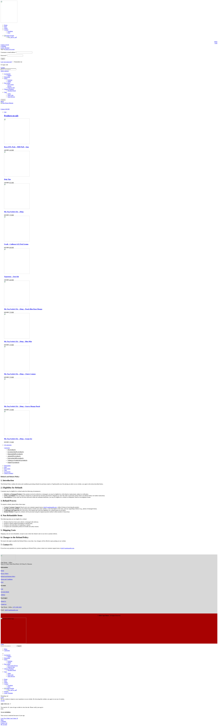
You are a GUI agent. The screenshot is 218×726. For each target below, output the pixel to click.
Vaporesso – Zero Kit (11, 276)
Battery (9, 75)
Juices (5, 78)
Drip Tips (7, 179)
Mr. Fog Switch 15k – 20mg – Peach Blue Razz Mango (23, 309)
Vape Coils (10, 95)
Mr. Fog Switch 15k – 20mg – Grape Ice (18, 439)
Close (2, 644)
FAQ (8, 33)
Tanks (9, 93)
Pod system (7, 83)
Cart (2, 589)
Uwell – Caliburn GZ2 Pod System (16, 244)
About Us (3, 601)
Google (3, 67)
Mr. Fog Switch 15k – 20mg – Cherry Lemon (20, 374)
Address (3, 594)
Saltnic (9, 81)
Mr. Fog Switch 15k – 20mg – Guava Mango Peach (22, 406)
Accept (3, 700)
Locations (10, 31)
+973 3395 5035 (17, 607)
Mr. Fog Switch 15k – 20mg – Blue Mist (18, 341)
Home (2, 570)
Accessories (7, 74)
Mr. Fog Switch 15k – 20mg (14, 212)
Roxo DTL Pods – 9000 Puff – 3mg (16, 147)
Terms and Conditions (7, 579)
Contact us (3, 604)
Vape (5, 92)
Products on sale (11, 116)
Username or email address (8, 52)
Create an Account (9, 49)
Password (4, 55)
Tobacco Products (9, 89)
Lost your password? (6, 62)
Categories (7, 448)
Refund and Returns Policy (8, 576)
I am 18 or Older (5, 718)
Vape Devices (11, 97)
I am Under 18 (14, 718)
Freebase (9, 80)
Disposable (7, 77)
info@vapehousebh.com (50, 507)
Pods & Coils (11, 87)
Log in (2, 58)
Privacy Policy (5, 573)
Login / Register (8, 693)
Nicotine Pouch (11, 90)
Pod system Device (10, 85)
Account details (5, 592)
